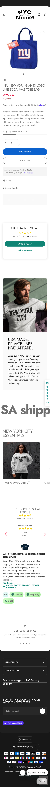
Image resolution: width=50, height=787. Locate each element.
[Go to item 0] (23, 74)
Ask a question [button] (25, 250)
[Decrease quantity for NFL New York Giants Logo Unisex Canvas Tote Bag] (5, 142)
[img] (25, 515)
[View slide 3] (26, 643)
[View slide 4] (29, 643)
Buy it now (25, 160)
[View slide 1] (20, 643)
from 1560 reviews (25, 518)
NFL (4, 80)
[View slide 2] (23, 643)
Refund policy (9, 772)
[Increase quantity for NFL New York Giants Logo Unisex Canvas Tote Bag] (17, 142)
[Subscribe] (42, 711)
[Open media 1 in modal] (42, 30)
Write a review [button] (25, 243)
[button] (6, 534)
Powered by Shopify (34, 767)
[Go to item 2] (26, 74)
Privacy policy (19, 772)
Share (8, 180)
